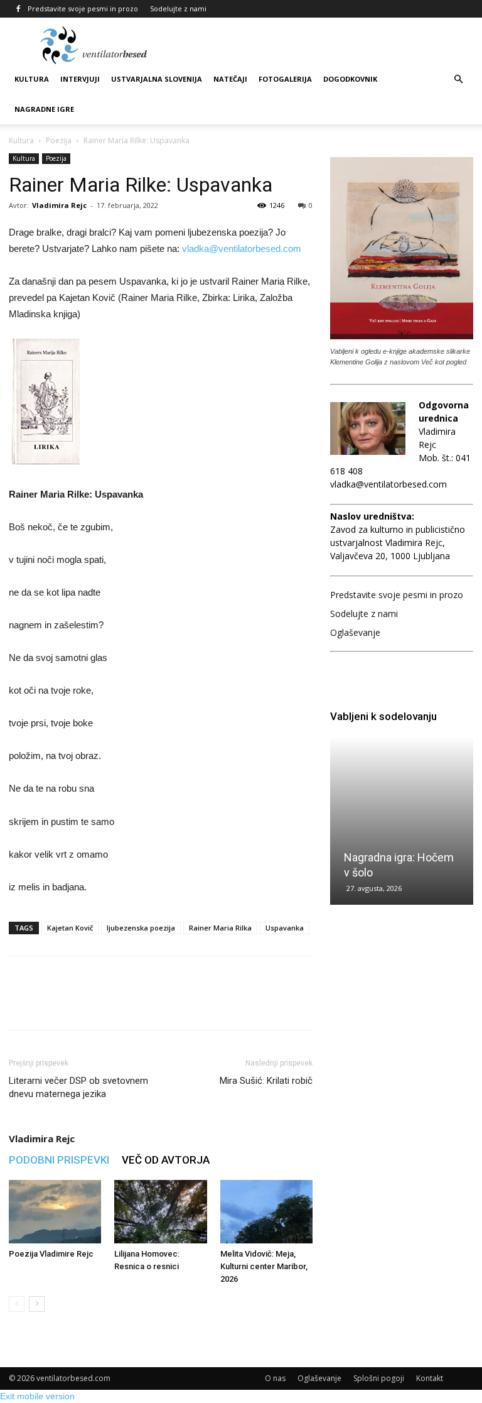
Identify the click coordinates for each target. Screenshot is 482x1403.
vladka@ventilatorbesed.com (241, 248)
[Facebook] (18, 9)
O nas (275, 1378)
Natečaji (230, 79)
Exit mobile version (37, 1396)
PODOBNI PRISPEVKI (59, 1160)
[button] (458, 79)
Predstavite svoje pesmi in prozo (83, 8)
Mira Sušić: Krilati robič (266, 1080)
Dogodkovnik (350, 79)
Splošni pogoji (378, 1378)
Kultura (31, 79)
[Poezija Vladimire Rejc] (55, 1211)
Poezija (59, 140)
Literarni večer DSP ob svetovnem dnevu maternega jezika (78, 1087)
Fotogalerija (285, 79)
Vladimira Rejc (59, 205)
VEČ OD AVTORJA (166, 1160)
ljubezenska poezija (141, 927)
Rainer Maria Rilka (220, 927)
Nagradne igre (44, 109)
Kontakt (429, 1378)
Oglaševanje (355, 632)
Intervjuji (80, 79)
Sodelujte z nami (178, 8)
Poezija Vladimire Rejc (51, 1253)
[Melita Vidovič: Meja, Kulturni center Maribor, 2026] (266, 1211)
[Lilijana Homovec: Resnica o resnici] (160, 1211)
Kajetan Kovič (70, 927)
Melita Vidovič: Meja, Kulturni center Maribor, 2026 (264, 1266)
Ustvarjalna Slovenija (156, 79)
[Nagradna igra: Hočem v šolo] (401, 820)
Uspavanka (284, 927)
